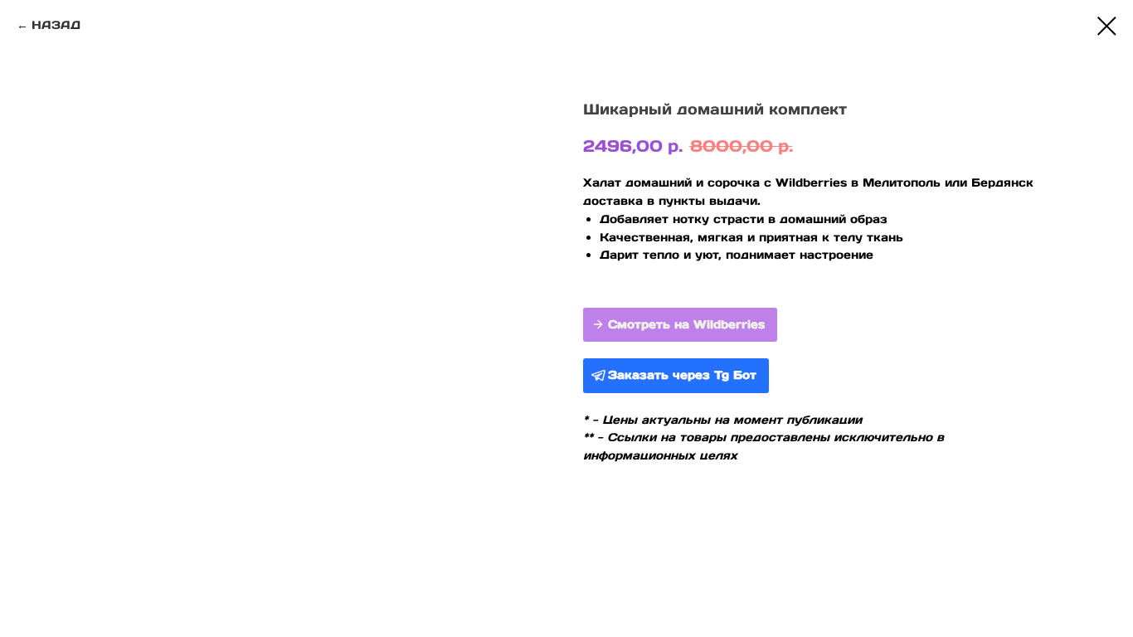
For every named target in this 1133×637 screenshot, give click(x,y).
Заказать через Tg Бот (682, 374)
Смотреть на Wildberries (686, 324)
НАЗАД (56, 24)
